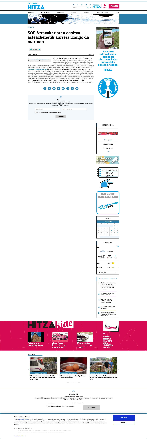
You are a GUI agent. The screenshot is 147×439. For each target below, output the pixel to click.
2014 (89, 54)
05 (91, 54)
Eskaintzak (107, 341)
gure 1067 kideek (24, 419)
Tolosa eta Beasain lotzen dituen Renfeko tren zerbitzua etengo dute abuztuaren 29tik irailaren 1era (43, 377)
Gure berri (107, 337)
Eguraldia (108, 243)
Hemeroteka (108, 345)
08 (93, 54)
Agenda (73, 12)
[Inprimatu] (76, 88)
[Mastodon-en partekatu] (54, 88)
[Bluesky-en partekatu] (58, 88)
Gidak (117, 12)
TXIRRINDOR (108, 144)
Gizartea (31, 27)
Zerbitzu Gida (108, 125)
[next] (114, 222)
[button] (110, 272)
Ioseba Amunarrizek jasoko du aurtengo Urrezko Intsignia (106, 300)
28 (111, 235)
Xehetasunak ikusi (19, 436)
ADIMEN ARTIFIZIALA (102, 12)
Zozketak (86, 12)
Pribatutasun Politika (44, 112)
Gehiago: (101, 272)
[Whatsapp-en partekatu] (67, 88)
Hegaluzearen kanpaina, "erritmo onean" (108, 294)
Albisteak (31, 12)
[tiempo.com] (118, 246)
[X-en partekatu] (49, 88)
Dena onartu (124, 417)
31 (112, 225)
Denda (105, 343)
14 (111, 230)
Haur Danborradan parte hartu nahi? (108, 307)
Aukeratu (123, 422)
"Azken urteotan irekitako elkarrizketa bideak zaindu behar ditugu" (108, 314)
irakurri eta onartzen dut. (50, 112)
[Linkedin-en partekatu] (72, 88)
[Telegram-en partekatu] (63, 88)
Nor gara (107, 347)
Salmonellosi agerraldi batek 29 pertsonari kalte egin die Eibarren (73, 376)
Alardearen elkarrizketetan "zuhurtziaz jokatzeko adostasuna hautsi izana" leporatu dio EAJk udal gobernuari (108, 286)
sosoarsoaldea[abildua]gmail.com (37, 69)
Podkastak (60, 12)
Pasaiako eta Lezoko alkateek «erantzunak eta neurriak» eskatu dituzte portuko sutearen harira (103, 377)
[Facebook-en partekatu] (44, 88)
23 (117, 232)
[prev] (102, 222)
